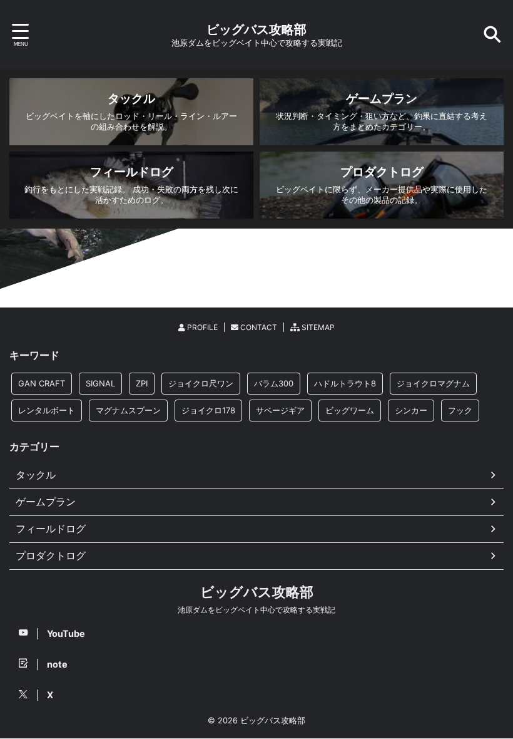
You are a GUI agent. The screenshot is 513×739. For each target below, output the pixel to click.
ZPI (142, 383)
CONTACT (257, 327)
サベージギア (280, 410)
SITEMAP (317, 327)
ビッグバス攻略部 (256, 29)
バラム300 (273, 383)
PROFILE (201, 327)
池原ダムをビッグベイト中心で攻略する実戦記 (256, 609)
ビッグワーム (349, 410)
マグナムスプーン (128, 410)
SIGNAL (100, 383)
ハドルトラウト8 (345, 383)
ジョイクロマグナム (433, 383)
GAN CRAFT (41, 383)
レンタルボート (46, 410)
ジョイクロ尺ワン (200, 383)
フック (460, 410)
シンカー (411, 410)
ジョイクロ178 (208, 410)
